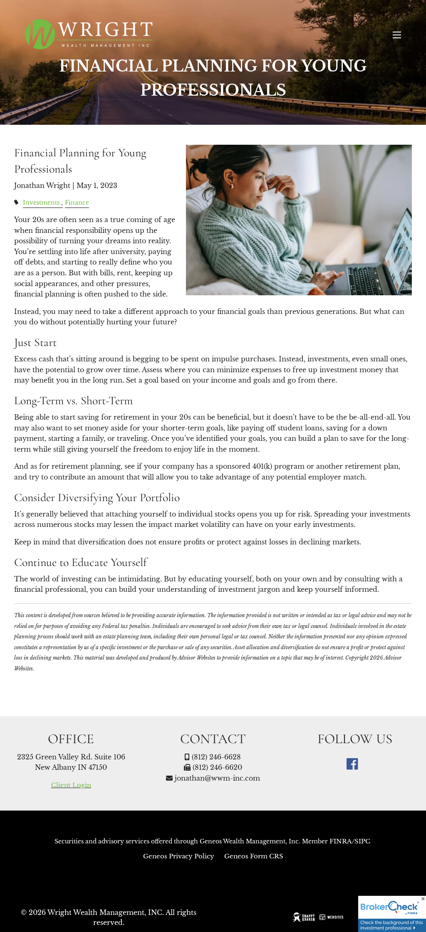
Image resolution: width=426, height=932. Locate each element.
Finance (77, 202)
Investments (41, 202)
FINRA (340, 841)
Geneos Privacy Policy (179, 856)
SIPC (362, 841)
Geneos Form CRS (253, 856)
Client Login (71, 785)
